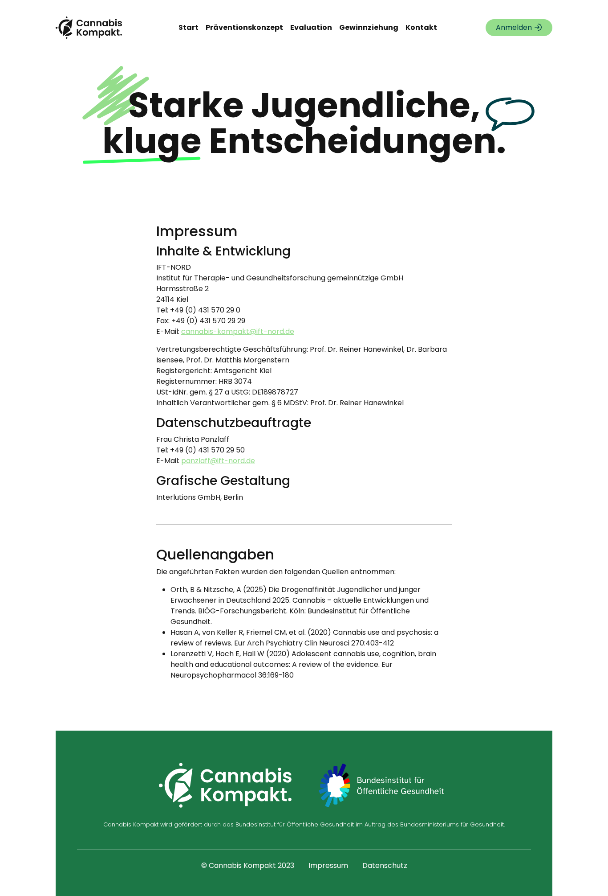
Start (188, 27)
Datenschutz (384, 865)
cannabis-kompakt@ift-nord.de (237, 331)
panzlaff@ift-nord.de (218, 461)
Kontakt (421, 27)
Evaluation (311, 27)
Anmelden (515, 27)
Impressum (328, 865)
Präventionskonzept (244, 27)
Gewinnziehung (368, 27)
